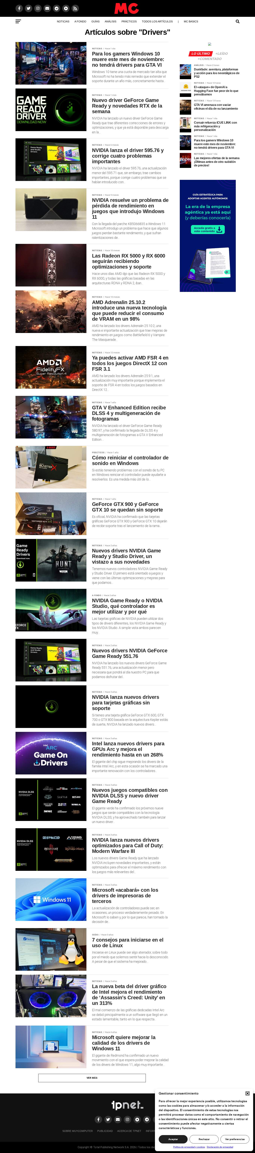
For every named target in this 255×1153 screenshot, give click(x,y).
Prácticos (129, 21)
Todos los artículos (157, 21)
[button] (247, 1093)
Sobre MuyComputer (77, 1130)
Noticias (63, 21)
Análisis (110, 21)
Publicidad (105, 1130)
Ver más (92, 1077)
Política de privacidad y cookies (189, 1147)
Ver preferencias (235, 1139)
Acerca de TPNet (129, 1130)
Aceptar (173, 1139)
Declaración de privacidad (220, 1147)
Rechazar (204, 1139)
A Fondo (80, 21)
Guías (95, 21)
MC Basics (191, 21)
